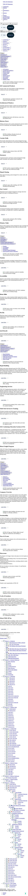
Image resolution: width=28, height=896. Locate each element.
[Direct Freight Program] (6, 351)
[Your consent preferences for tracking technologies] (25, 893)
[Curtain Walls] (6, 59)
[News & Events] (7, 466)
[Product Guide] (10, 49)
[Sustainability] (6, 465)
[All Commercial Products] (6, 54)
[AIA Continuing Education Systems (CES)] (8, 350)
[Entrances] (5, 60)
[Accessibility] (6, 239)
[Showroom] (5, 468)
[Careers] (4, 469)
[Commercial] (9, 39)
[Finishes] (4, 237)
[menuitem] (15, 6)
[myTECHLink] (10, 47)
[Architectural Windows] (10, 56)
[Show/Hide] (4, 641)
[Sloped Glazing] (7, 62)
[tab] (15, 69)
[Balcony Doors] (7, 57)
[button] (5, 6)
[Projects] (7, 46)
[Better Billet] (5, 240)
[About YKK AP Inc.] (9, 474)
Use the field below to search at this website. (10, 632)
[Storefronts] (5, 65)
